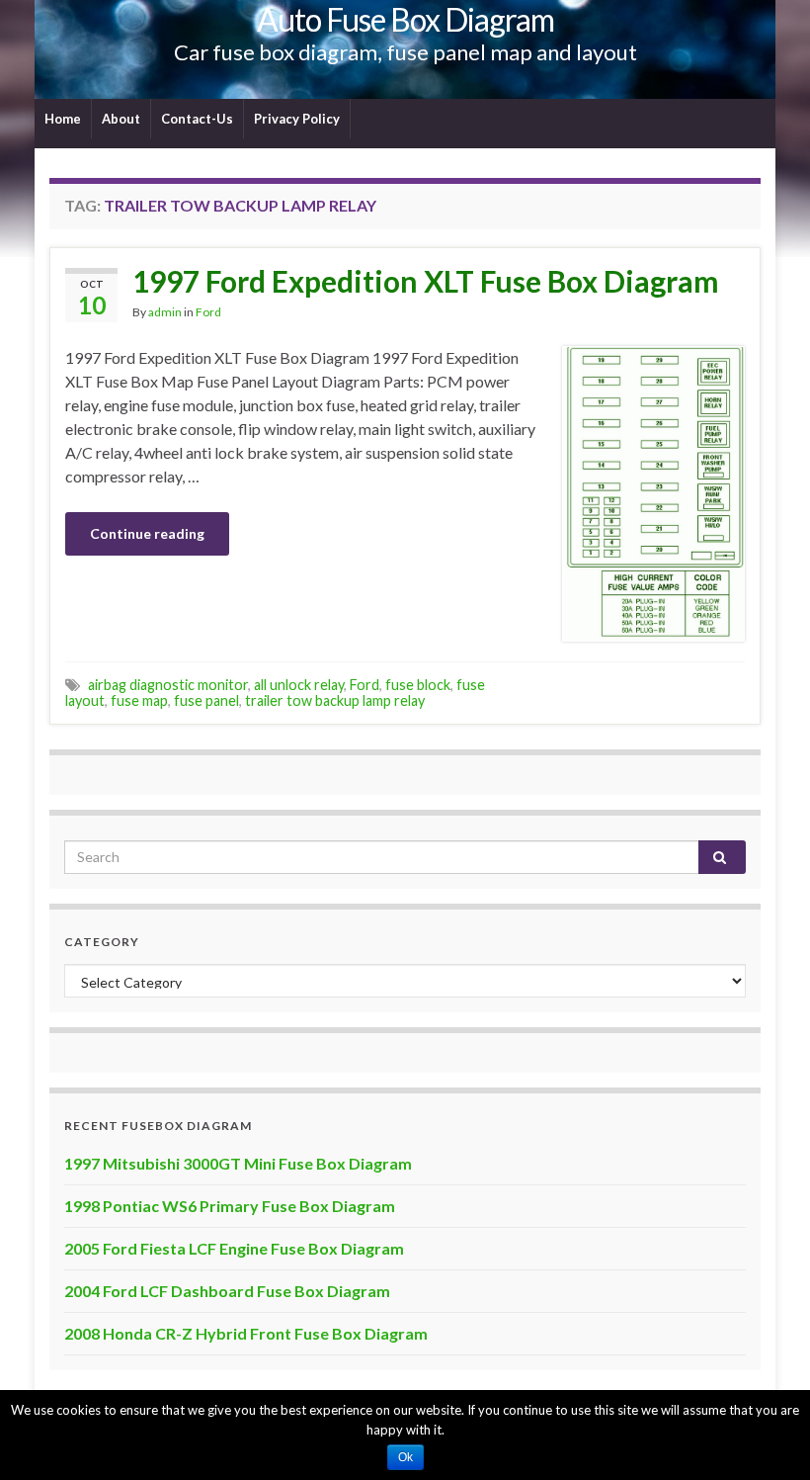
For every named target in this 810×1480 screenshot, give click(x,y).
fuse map (139, 700)
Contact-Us (197, 119)
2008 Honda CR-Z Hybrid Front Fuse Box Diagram (246, 1333)
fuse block (417, 684)
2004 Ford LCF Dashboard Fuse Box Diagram (227, 1290)
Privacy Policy (297, 119)
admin (165, 312)
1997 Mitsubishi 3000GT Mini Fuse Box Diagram (238, 1163)
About (121, 119)
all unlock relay (299, 684)
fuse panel (206, 700)
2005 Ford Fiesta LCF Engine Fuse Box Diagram (234, 1248)
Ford (208, 312)
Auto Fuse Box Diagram (405, 19)
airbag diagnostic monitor (168, 684)
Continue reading (147, 533)
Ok (405, 1457)
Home (62, 119)
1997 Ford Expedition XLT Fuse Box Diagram (425, 281)
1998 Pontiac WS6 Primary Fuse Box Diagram (229, 1205)
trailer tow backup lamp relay (335, 700)
